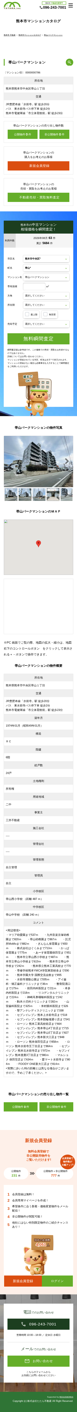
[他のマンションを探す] (69, 62)
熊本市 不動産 (10, 35)
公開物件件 (22, 134)
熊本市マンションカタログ (30, 35)
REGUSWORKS (66, 1397)
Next (69, 463)
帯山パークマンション (53, 35)
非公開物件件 (54, 134)
